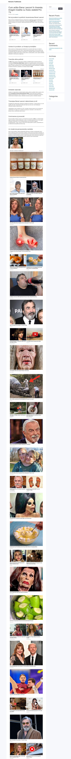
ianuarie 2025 (51, 89)
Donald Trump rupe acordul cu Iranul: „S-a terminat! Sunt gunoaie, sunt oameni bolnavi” (55, 22)
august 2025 (51, 78)
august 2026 (51, 58)
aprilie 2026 (51, 65)
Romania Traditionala (14, 1)
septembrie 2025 (52, 76)
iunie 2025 (51, 81)
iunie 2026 (51, 62)
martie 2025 (51, 86)
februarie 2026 (52, 68)
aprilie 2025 (51, 84)
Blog (50, 98)
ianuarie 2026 (51, 70)
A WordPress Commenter (54, 48)
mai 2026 (51, 63)
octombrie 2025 (52, 75)
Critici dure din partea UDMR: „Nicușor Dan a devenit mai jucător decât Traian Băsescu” (55, 35)
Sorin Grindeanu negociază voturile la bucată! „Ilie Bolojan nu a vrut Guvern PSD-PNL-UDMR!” (55, 31)
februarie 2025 (52, 88)
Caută (50, 6)
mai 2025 (51, 83)
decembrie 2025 (52, 71)
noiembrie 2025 (52, 73)
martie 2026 (51, 66)
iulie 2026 (51, 60)
